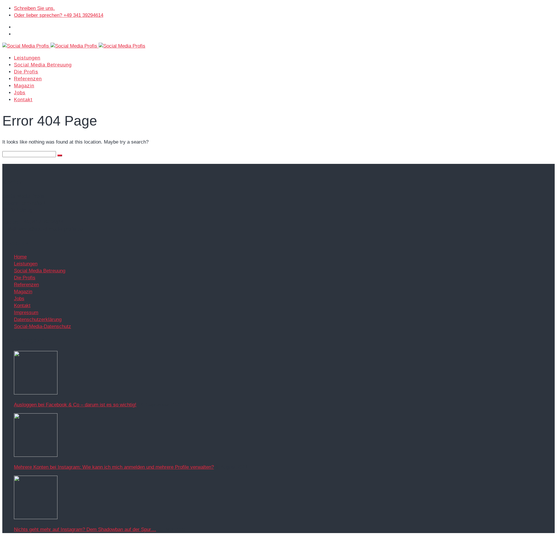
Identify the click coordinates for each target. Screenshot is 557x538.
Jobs (20, 92)
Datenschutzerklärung (38, 319)
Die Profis (26, 72)
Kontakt (23, 99)
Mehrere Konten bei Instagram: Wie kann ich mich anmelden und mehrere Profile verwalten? (114, 467)
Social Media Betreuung (43, 65)
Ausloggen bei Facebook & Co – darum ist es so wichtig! (75, 404)
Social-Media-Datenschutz (42, 326)
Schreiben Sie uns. (34, 8)
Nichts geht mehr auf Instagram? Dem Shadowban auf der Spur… (85, 529)
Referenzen (28, 78)
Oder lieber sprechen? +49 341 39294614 (58, 15)
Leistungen (27, 58)
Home (20, 257)
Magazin (24, 85)
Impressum (26, 312)
